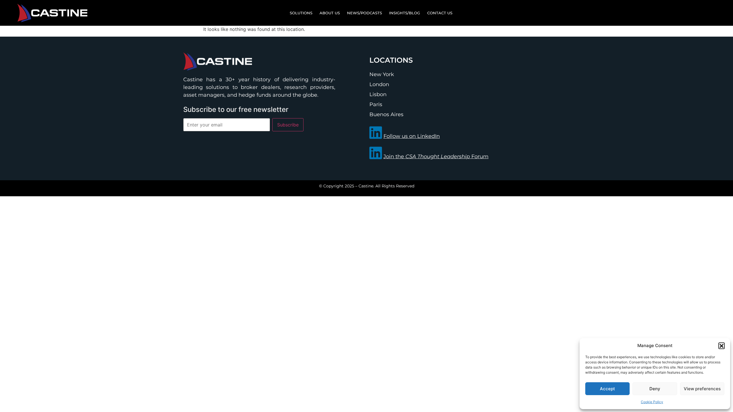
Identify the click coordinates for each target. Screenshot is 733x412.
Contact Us (439, 13)
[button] (721, 345)
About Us (330, 13)
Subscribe (288, 125)
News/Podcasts (364, 13)
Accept (607, 388)
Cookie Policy (652, 402)
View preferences (702, 388)
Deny (654, 388)
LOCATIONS (391, 60)
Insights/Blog (404, 13)
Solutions (301, 13)
